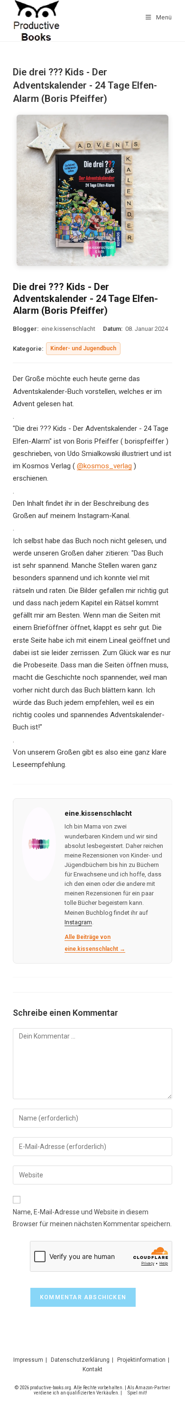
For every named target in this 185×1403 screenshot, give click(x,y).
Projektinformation (141, 1360)
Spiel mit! (137, 1393)
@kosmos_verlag (104, 466)
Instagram (78, 922)
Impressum (28, 1360)
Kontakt (92, 1369)
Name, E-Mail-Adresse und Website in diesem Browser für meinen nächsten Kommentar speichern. (92, 1218)
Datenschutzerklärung (80, 1360)
